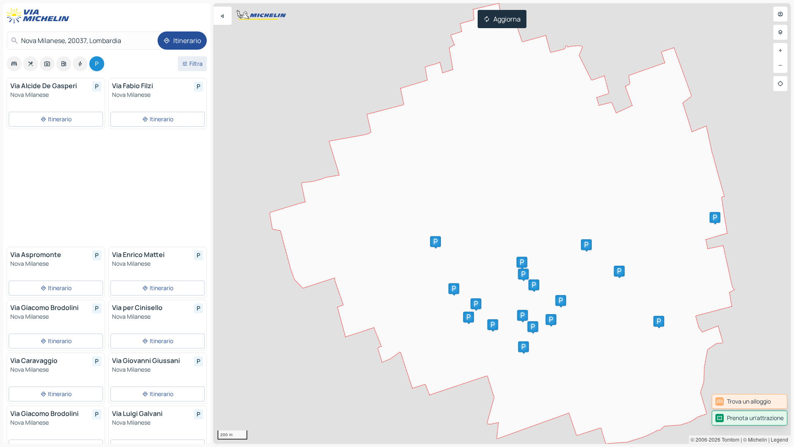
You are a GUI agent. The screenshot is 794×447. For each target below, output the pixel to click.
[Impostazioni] (780, 32)
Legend (779, 439)
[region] (502, 223)
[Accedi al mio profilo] (780, 14)
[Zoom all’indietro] (780, 65)
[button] (453, 288)
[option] (14, 63)
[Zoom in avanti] (780, 50)
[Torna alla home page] (40, 16)
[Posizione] (780, 83)
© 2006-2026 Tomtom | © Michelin (729, 439)
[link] (749, 401)
